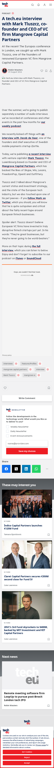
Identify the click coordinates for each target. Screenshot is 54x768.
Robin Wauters (10, 705)
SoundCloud (34, 258)
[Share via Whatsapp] (37, 469)
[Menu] (50, 5)
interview (40, 369)
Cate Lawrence (10, 585)
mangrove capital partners (15, 369)
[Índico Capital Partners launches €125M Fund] (27, 504)
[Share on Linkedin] (27, 469)
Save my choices (27, 451)
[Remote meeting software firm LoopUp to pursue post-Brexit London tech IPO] (27, 675)
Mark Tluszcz (36, 158)
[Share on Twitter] (17, 469)
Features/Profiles (29, 363)
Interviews (8, 363)
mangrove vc (29, 375)
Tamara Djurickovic (12, 534)
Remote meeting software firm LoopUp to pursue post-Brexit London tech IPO (24, 697)
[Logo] (6, 4)
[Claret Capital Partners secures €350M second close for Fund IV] (27, 554)
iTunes (19, 258)
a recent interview (40, 154)
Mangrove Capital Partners (18, 166)
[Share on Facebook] (7, 469)
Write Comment (27, 398)
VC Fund (7, 521)
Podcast (6, 13)
